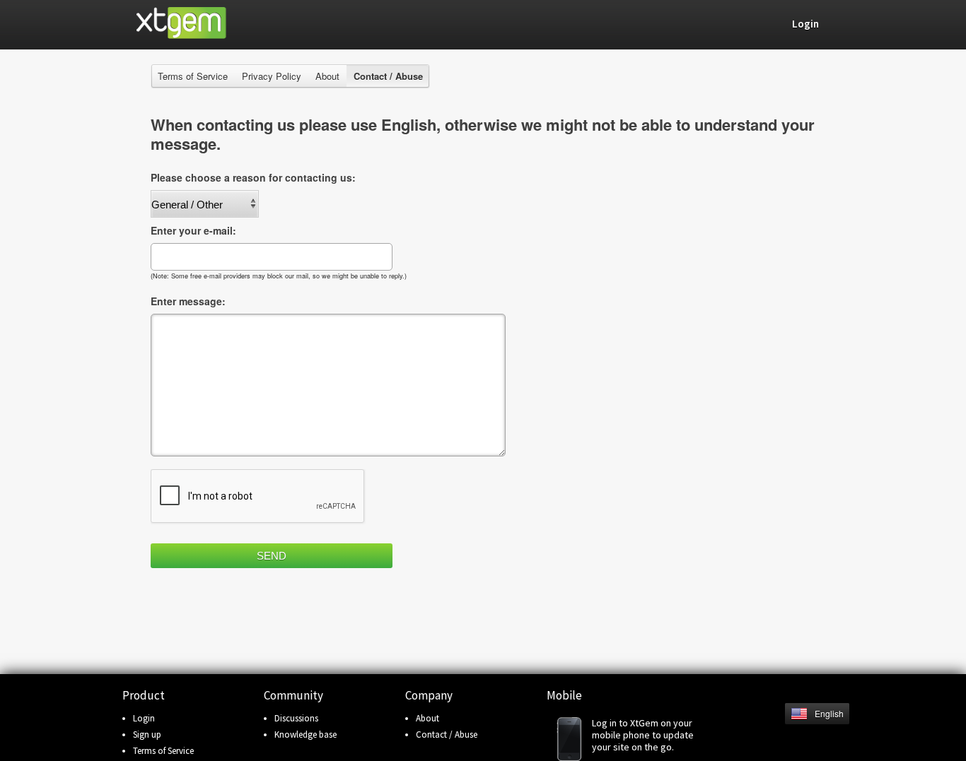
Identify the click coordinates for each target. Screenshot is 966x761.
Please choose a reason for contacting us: (253, 177)
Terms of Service (193, 76)
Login (144, 718)
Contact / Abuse (446, 734)
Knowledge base (305, 734)
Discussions (296, 718)
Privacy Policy (271, 76)
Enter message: (188, 301)
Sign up (147, 734)
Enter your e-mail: (193, 230)
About (327, 76)
